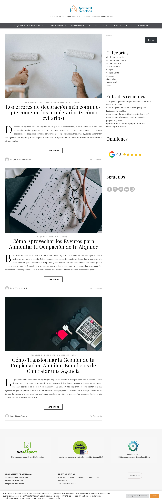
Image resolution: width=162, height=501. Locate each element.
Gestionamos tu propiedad (16, 477)
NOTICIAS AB (101, 25)
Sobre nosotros (121, 25)
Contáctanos (134, 475)
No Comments (96, 159)
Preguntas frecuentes (14, 483)
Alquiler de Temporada (116, 60)
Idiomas (141, 25)
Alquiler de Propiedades (27, 25)
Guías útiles (111, 79)
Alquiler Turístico (47, 237)
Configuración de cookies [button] (137, 496)
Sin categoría (111, 82)
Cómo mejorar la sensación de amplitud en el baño (128, 114)
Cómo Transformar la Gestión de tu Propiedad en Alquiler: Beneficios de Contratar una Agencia (53, 365)
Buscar (109, 35)
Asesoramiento (79, 25)
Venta (108, 85)
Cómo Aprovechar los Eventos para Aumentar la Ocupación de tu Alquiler (53, 244)
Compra (109, 69)
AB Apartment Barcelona (20, 159)
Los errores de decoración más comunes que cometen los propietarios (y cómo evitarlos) (53, 112)
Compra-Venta (55, 25)
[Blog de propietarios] (81, 9)
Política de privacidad (14, 480)
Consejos (77, 102)
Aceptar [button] (154, 496)
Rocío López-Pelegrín (18, 288)
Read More (53, 150)
